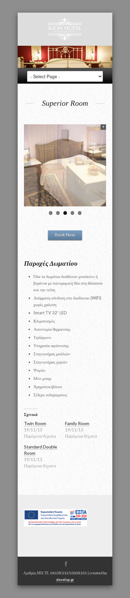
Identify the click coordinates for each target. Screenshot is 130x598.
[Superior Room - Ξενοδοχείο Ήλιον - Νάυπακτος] (65, 165)
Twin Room (35, 423)
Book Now (65, 234)
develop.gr (65, 579)
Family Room (77, 423)
